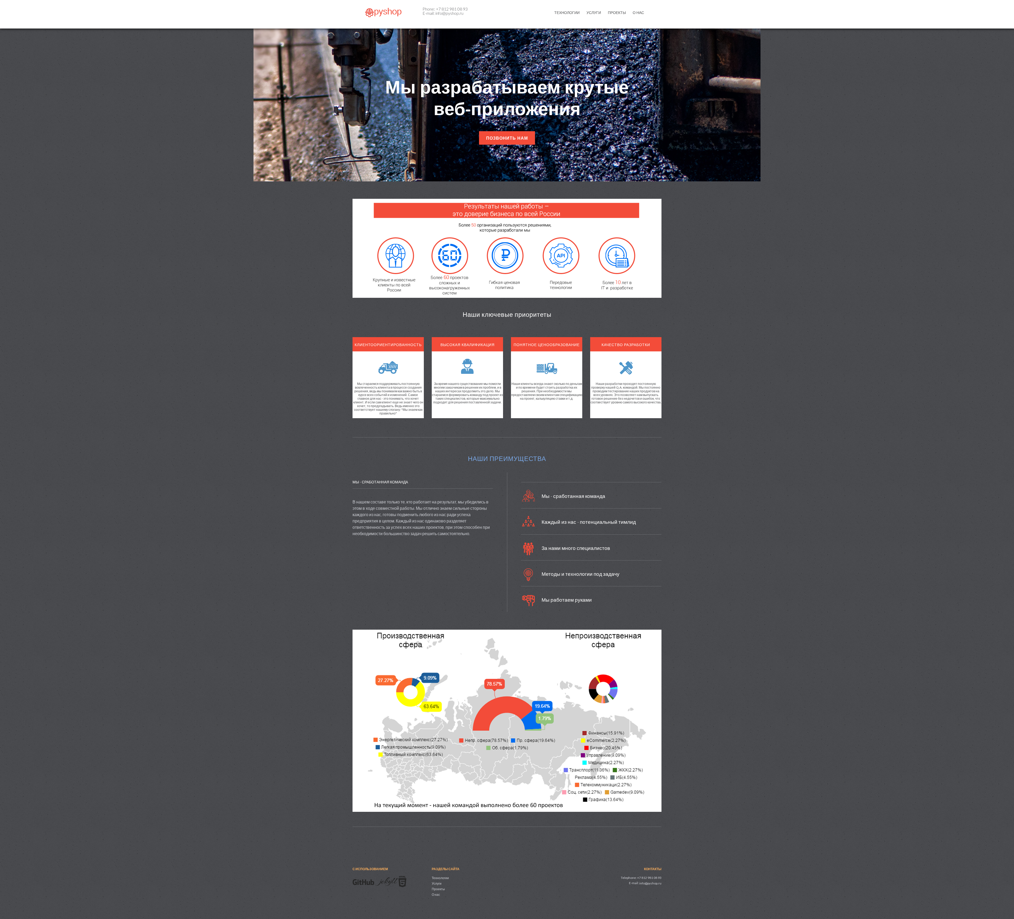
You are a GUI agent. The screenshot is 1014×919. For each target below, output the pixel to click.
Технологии (567, 13)
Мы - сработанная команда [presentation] (573, 496)
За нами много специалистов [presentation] (576, 548)
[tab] (591, 500)
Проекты (617, 13)
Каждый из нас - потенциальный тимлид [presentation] (589, 522)
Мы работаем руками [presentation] (567, 600)
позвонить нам (507, 138)
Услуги (593, 13)
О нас (638, 13)
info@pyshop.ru (650, 883)
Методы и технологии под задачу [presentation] (580, 574)
